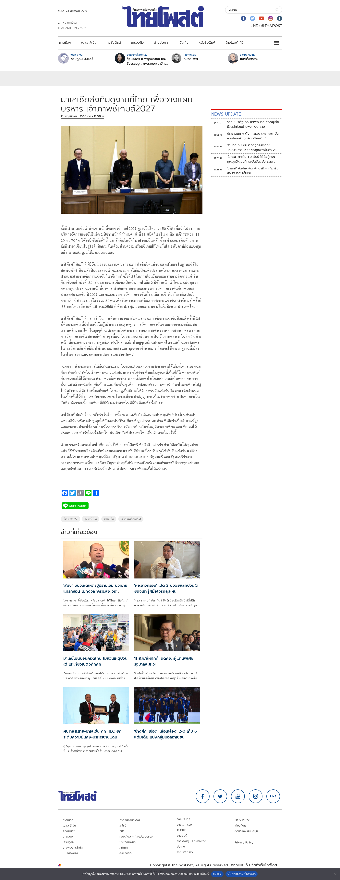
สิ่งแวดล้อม (126, 853)
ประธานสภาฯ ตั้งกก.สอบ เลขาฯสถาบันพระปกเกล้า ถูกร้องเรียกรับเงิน (253, 136)
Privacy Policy (244, 842)
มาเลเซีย (109, 519)
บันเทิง (183, 42)
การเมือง (65, 42)
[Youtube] (261, 18)
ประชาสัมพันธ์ (127, 842)
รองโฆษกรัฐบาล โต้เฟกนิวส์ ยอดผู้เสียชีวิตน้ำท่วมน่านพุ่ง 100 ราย (253, 124)
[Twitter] (252, 18)
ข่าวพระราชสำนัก (73, 848)
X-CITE (181, 830)
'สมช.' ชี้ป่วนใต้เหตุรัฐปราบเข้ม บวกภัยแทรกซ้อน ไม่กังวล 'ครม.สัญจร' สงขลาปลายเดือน (95, 591)
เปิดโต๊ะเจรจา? (249, 59)
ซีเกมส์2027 (70, 519)
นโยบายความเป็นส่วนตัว (241, 873)
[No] (335, 874)
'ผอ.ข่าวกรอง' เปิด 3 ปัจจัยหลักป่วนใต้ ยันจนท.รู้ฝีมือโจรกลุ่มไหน (166, 588)
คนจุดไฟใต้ (191, 59)
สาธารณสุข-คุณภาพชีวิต (191, 841)
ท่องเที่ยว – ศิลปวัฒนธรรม (136, 837)
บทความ (68, 837)
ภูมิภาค (123, 848)
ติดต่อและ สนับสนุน (246, 831)
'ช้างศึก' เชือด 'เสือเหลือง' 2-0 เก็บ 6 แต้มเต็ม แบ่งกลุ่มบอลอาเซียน (165, 734)
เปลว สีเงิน (88, 42)
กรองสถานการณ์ (129, 820)
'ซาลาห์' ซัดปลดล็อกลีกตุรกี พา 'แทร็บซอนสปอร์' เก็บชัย (252, 171)
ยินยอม (217, 873)
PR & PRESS (242, 820)
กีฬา (121, 831)
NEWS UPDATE (226, 114)
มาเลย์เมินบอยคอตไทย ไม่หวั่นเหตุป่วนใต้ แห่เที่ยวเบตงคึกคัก (95, 661)
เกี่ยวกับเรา (241, 826)
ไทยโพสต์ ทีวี (234, 42)
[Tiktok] (279, 18)
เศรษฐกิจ (137, 42)
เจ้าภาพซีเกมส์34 (131, 519)
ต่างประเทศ (161, 42)
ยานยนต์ (182, 836)
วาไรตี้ (123, 826)
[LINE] (273, 796)
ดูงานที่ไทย (91, 519)
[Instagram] (270, 18)
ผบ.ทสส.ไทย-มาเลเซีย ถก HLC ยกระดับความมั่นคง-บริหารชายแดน (92, 734)
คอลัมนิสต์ (114, 42)
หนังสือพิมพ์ (207, 42)
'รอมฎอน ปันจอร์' (82, 59)
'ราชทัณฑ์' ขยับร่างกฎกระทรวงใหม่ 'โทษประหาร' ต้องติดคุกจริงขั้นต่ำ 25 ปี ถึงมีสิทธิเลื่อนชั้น (252, 147)
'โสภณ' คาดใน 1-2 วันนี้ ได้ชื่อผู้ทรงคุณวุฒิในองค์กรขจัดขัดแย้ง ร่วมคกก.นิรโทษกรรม (251, 159)
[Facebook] (243, 18)
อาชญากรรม (184, 825)
